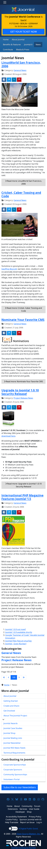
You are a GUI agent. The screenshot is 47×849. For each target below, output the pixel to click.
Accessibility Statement (16, 816)
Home (6, 39)
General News (20, 70)
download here (8, 436)
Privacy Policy (35, 816)
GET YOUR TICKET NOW (23, 31)
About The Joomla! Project (15, 715)
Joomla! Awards (10, 723)
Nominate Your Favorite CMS (22, 320)
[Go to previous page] (8, 677)
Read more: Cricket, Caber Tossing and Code (24, 309)
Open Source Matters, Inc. (28, 834)
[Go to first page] (4, 677)
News (38, 44)
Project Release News (23, 398)
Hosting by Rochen (23, 847)
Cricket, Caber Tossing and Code (21, 194)
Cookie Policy (12, 819)
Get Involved (9, 710)
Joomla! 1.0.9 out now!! (15, 629)
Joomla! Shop (9, 733)
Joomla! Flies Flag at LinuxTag (18, 641)
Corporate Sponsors (12, 769)
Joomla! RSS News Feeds (14, 748)
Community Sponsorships (15, 774)
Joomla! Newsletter (12, 743)
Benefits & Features (12, 44)
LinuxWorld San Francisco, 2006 (21, 64)
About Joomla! (18, 39)
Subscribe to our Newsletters (19, 787)
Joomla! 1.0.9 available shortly (18, 632)
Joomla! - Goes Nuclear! (15, 643)
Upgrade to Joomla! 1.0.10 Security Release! (20, 392)
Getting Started (10, 701)
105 (13, 677)
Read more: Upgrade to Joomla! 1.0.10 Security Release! (24, 485)
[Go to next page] (19, 677)
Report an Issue (27, 822)
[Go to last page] (23, 677)
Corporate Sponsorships (14, 764)
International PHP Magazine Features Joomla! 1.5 (22, 497)
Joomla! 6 (28, 44)
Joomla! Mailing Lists (12, 738)
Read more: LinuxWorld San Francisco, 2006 (24, 182)
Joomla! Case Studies (12, 728)
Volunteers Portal (11, 779)
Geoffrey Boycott (9, 269)
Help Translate (11, 822)
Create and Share (11, 705)
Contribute (8, 49)
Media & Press (22, 49)
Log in (39, 822)
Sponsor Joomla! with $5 (31, 819)
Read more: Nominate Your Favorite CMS (24, 381)
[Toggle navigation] (4, 2)
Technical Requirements (14, 752)
